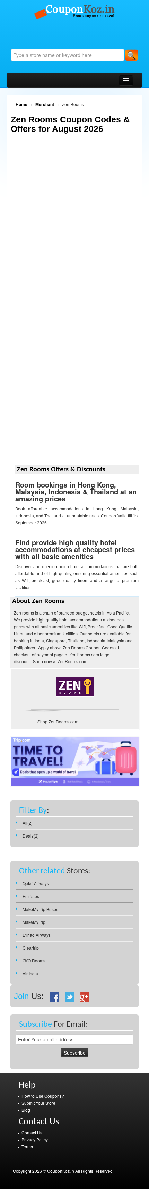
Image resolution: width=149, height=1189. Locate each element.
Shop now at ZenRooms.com (60, 661)
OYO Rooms (34, 961)
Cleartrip (31, 948)
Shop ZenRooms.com (57, 721)
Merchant (44, 104)
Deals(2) (31, 836)
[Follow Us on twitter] (69, 996)
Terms (27, 1146)
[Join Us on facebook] (54, 996)
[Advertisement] (74, 226)
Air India (30, 973)
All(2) (28, 823)
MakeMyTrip (34, 922)
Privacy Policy (34, 1139)
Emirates (31, 896)
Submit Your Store (38, 1103)
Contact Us (31, 1132)
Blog (25, 1110)
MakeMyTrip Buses (40, 909)
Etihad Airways (37, 935)
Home (21, 104)
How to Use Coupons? (42, 1096)
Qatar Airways (36, 883)
